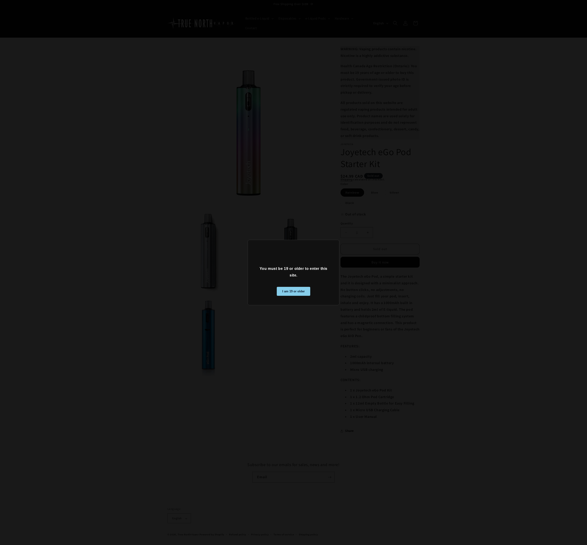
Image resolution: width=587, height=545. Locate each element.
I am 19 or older (293, 291)
